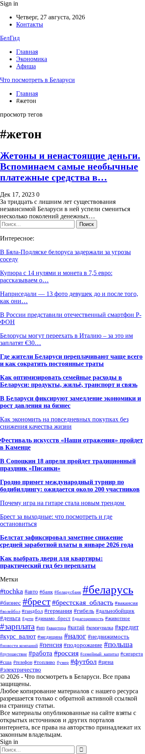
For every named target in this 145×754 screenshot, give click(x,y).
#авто (31, 592)
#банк (46, 592)
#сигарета (131, 654)
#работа (40, 653)
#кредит (127, 627)
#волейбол (10, 611)
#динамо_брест (52, 618)
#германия (58, 610)
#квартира (56, 628)
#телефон (22, 662)
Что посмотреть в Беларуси (37, 79)
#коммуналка (99, 628)
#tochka (11, 591)
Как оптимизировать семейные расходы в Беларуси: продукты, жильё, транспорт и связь (68, 381)
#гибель (84, 611)
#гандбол (32, 611)
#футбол (83, 661)
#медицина (49, 637)
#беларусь (108, 589)
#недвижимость (108, 636)
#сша (6, 662)
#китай (76, 628)
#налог (75, 636)
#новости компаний (19, 645)
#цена (106, 662)
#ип (40, 628)
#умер (63, 662)
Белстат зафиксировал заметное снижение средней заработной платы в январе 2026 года (66, 541)
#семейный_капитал (99, 653)
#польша (118, 645)
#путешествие (13, 654)
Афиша (26, 66)
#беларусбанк (67, 592)
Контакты (29, 24)
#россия (66, 653)
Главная (27, 51)
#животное (117, 618)
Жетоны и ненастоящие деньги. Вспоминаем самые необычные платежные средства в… (70, 166)
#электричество (20, 669)
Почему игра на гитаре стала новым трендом (63, 502)
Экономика (31, 58)
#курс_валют (18, 636)
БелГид (10, 38)
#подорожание (83, 644)
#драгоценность (88, 618)
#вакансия (126, 603)
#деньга (10, 617)
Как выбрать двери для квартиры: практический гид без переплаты (51, 562)
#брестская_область (82, 602)
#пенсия (50, 645)
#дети (27, 618)
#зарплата (17, 626)
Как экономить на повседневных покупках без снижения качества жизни (64, 423)
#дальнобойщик (115, 611)
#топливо (44, 662)
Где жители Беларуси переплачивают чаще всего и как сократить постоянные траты (71, 360)
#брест (36, 601)
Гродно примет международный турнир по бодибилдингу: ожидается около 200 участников (70, 486)
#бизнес (10, 603)
